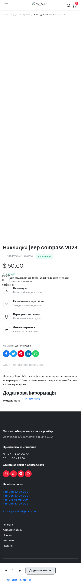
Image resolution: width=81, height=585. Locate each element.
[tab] (6, 365)
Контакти (8, 540)
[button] (17, 580)
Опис (6, 365)
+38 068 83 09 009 (15, 503)
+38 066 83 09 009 (15, 495)
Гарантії (8, 545)
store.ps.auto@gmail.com (20, 511)
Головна (7, 14)
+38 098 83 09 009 (15, 491)
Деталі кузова (22, 14)
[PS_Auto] (40, 5)
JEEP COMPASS (30, 399)
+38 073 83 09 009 (15, 499)
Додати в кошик (40, 570)
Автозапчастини (12, 530)
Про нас (8, 535)
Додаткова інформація (28, 365)
